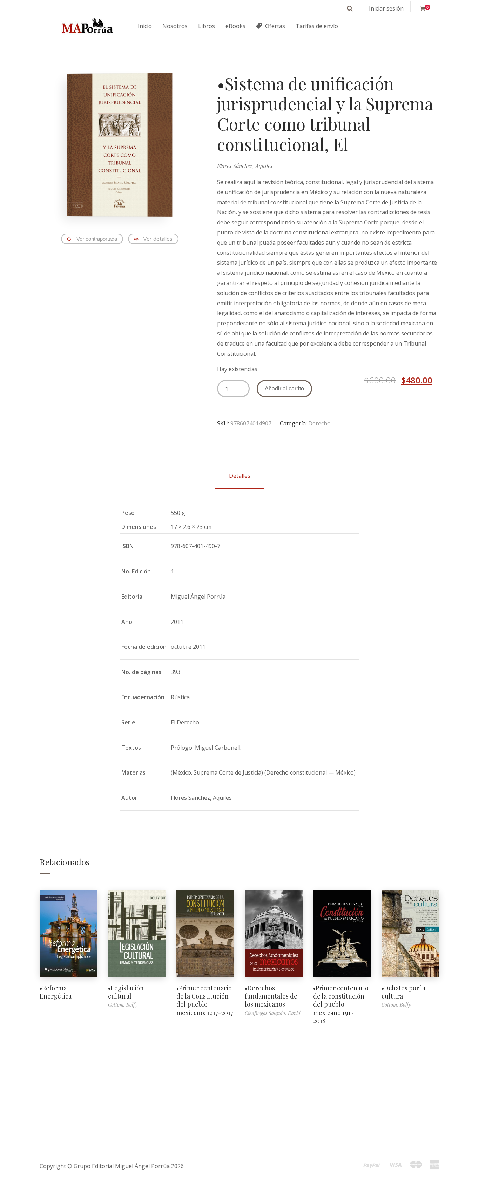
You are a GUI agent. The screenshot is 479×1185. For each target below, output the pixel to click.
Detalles (239, 475)
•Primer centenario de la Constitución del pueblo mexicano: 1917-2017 (204, 1000)
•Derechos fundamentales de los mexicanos (271, 996)
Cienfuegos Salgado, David (273, 1013)
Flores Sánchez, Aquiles (244, 166)
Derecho (319, 423)
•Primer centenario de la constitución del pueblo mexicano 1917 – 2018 (341, 1004)
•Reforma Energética (56, 992)
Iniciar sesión (386, 8)
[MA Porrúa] (87, 26)
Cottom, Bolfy (122, 1004)
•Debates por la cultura (403, 992)
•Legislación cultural (126, 992)
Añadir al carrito (284, 388)
